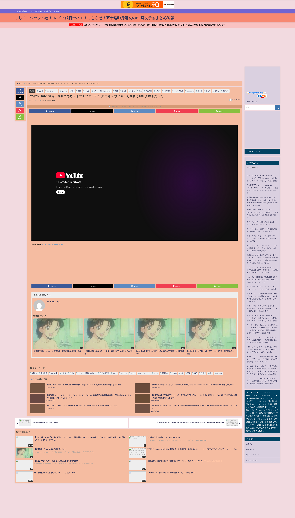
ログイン (249, 444)
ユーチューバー (52, 91)
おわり (208, 91)
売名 (79, 91)
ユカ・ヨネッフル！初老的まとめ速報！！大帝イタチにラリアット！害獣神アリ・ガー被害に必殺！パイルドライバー (262, 308)
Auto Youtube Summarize (52, 244)
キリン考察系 (178, 91)
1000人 (158, 91)
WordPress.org (251, 460)
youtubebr (190, 91)
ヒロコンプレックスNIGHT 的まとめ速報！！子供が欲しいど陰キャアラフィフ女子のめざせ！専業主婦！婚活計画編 (262, 381)
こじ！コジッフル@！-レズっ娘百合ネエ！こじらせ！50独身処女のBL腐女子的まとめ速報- (261, 238)
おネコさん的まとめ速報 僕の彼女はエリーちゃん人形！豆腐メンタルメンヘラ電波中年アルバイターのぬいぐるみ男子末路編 (262, 178)
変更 (140, 91)
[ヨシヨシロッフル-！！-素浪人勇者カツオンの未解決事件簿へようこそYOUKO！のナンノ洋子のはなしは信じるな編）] (262, 349)
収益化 (132, 91)
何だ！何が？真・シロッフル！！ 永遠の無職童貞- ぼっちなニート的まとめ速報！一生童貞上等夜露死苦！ (262, 248)
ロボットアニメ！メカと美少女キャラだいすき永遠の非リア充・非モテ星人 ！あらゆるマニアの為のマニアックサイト (262, 269)
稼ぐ (72, 91)
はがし (216, 91)
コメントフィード (252, 455)
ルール (200, 91)
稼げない (226, 91)
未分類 (32, 91)
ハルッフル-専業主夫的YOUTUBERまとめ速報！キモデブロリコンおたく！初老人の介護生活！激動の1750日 (262, 279)
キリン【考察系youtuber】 (102, 91)
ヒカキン (65, 91)
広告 (116, 91)
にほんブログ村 (251, 101)
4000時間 (167, 91)
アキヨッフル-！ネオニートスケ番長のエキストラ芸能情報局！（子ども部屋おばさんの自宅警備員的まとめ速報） (262, 339)
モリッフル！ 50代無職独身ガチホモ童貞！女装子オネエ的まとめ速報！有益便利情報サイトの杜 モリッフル (262, 359)
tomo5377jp (236, 100)
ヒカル (41, 91)
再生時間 (149, 91)
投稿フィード (251, 449)
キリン (87, 91)
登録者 (124, 91)
